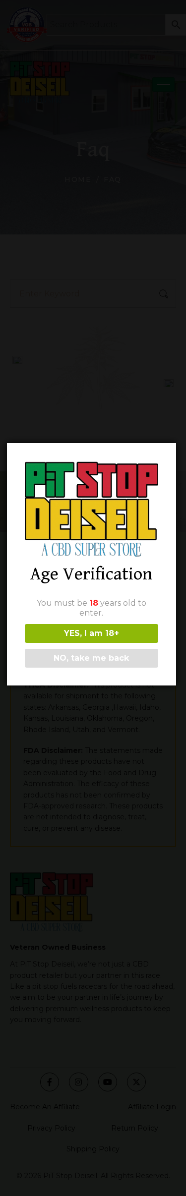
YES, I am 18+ (91, 633)
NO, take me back (91, 658)
